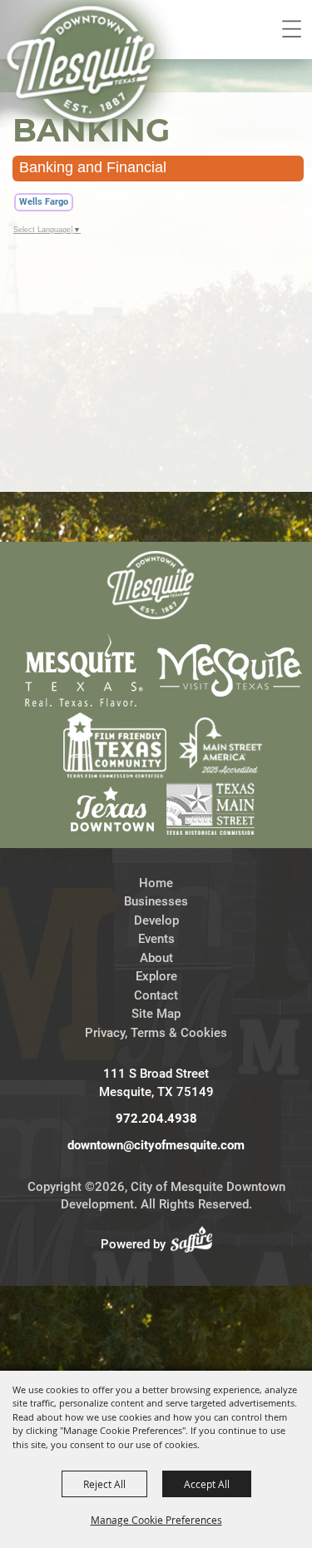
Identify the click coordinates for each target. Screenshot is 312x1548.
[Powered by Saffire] (196, 1244)
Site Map (156, 1013)
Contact (156, 995)
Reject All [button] (104, 1484)
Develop (156, 920)
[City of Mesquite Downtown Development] (93, 88)
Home (156, 883)
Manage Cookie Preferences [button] (156, 1519)
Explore (156, 976)
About (156, 957)
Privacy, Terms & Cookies (156, 1032)
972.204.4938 (156, 1118)
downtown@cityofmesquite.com (156, 1145)
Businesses (156, 901)
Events (156, 938)
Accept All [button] (207, 1484)
